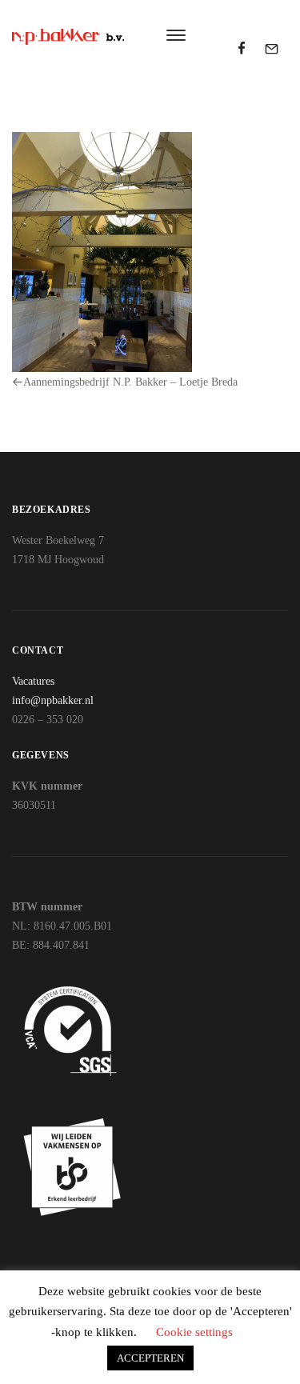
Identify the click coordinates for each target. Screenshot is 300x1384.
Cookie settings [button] (194, 1332)
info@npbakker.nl (53, 700)
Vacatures (33, 681)
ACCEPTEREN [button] (150, 1358)
